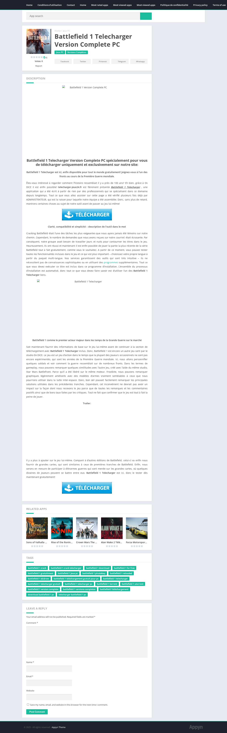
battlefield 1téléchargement (114, 589)
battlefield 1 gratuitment (40, 573)
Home (29, 4)
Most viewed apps (122, 4)
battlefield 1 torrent (107, 583)
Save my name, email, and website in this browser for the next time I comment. (69, 704)
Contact (71, 4)
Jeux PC (66, 30)
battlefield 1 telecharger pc (78, 583)
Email (29, 676)
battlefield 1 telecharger (115, 578)
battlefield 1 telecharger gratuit (44, 583)
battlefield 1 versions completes (79, 589)
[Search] (146, 16)
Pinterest (103, 61)
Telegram (122, 61)
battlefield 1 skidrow (38, 578)
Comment (32, 622)
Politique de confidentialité (174, 4)
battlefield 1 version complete (43, 589)
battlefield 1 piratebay (93, 573)
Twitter (83, 61)
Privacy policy (200, 4)
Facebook (65, 61)
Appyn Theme (58, 727)
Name (30, 662)
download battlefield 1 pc (41, 594)
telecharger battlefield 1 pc (72, 594)
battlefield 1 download (97, 567)
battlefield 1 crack (37, 567)
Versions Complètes (76, 52)
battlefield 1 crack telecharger (66, 567)
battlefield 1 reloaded (121, 573)
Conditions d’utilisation (50, 4)
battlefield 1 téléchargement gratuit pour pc (76, 578)
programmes (111, 262)
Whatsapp (140, 61)
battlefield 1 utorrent (132, 583)
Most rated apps (99, 4)
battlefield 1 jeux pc (68, 573)
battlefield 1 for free (124, 567)
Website (30, 690)
